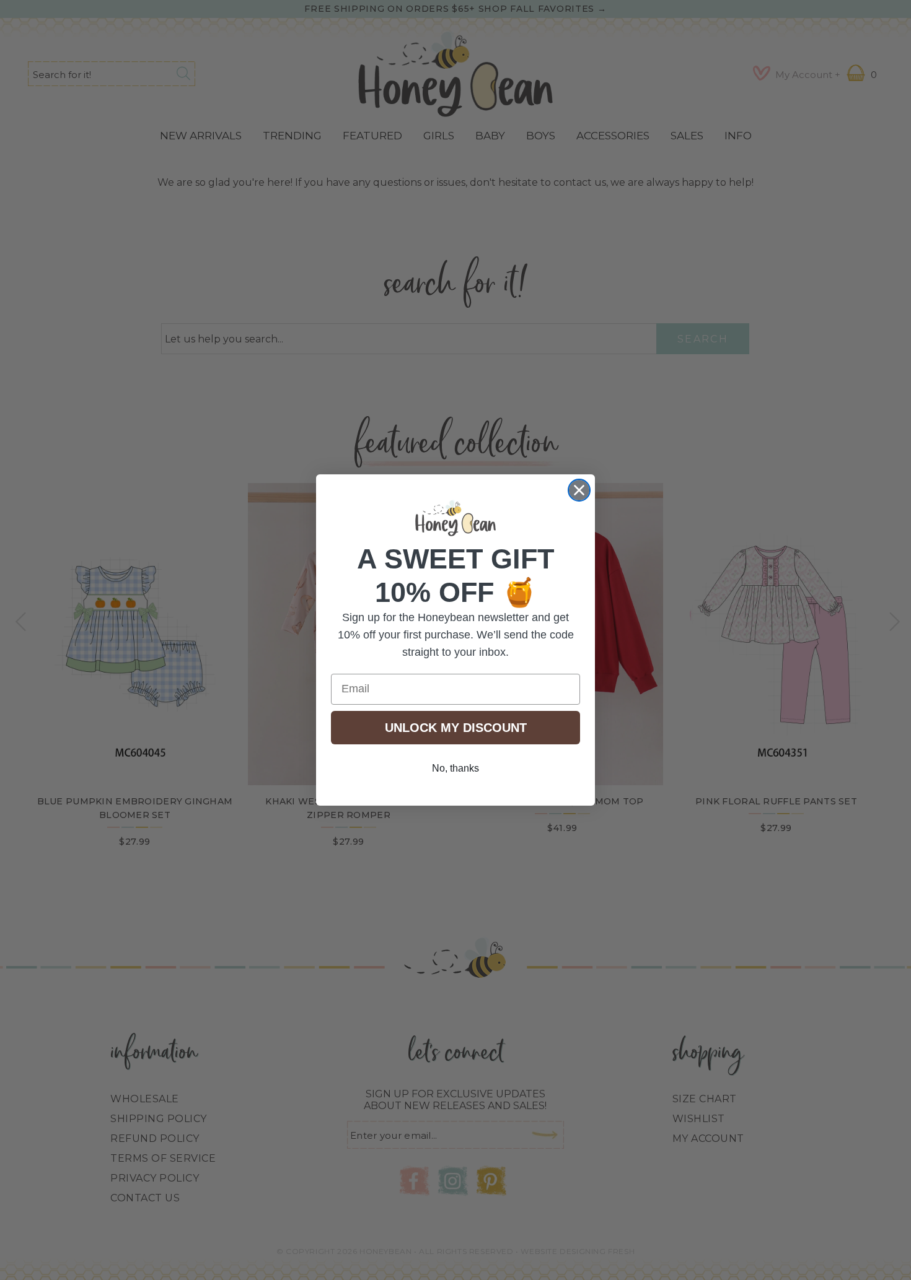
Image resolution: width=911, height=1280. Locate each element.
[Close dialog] (579, 490)
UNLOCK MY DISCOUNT (456, 727)
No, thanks (455, 768)
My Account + (807, 75)
